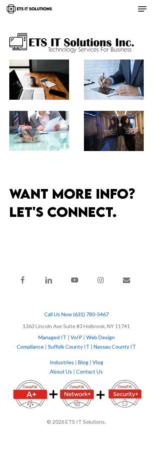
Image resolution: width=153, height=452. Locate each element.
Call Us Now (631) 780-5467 (76, 314)
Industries (62, 362)
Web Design (100, 337)
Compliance (30, 346)
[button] (142, 9)
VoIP (76, 337)
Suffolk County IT (68, 346)
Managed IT (52, 337)
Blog (83, 362)
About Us (61, 371)
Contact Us (89, 371)
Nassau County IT (115, 346)
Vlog (97, 362)
